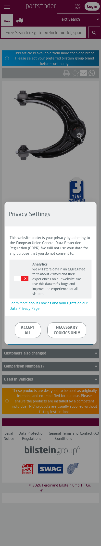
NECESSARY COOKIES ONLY (67, 330)
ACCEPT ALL (28, 330)
